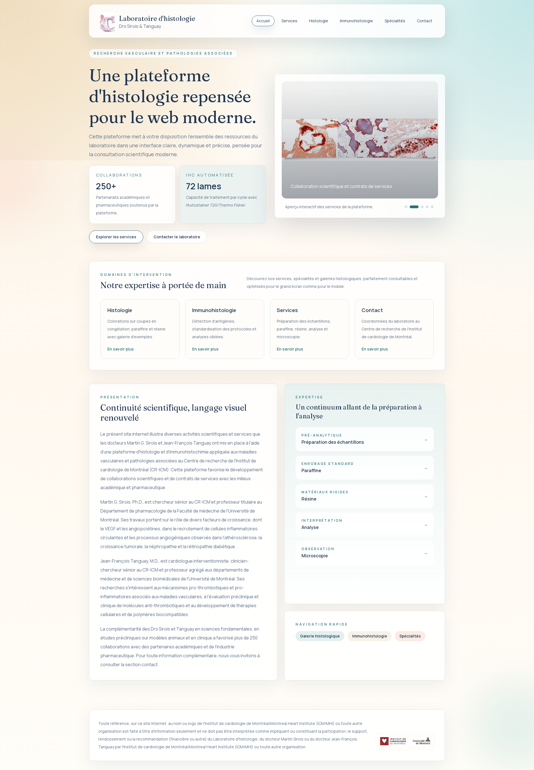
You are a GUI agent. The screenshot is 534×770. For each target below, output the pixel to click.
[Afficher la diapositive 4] (427, 206)
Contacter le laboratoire (177, 236)
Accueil (263, 20)
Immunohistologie (356, 20)
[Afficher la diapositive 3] (419, 206)
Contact (424, 20)
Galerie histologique (320, 636)
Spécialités (395, 20)
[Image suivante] (427, 139)
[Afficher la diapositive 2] (411, 206)
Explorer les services (116, 236)
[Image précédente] (293, 139)
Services (289, 20)
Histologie (318, 20)
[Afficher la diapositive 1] (406, 206)
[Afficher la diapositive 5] (432, 206)
